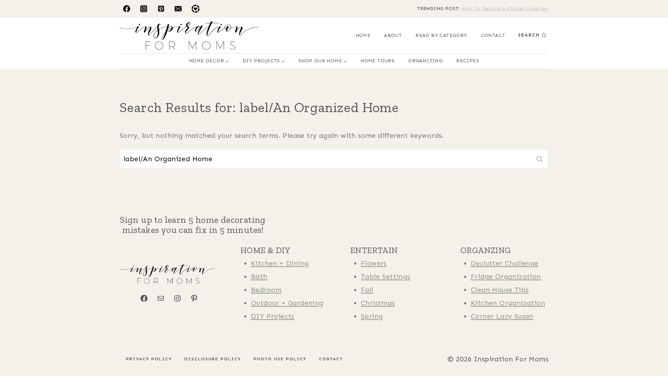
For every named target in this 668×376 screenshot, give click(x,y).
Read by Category (441, 35)
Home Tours (377, 61)
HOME (363, 35)
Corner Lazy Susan (502, 316)
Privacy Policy (149, 359)
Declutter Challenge (505, 263)
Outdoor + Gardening (287, 303)
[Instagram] (144, 9)
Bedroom (266, 289)
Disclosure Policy (212, 359)
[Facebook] (127, 9)
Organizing (425, 61)
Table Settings (385, 276)
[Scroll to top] (17, 348)
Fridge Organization (506, 276)
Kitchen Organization (508, 303)
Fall (367, 289)
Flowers (374, 263)
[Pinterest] (161, 9)
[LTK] (195, 9)
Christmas (378, 303)
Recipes (467, 61)
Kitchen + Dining (280, 263)
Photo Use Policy (280, 359)
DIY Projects (272, 316)
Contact (493, 35)
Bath (259, 276)
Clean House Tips (499, 289)
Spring (372, 316)
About (393, 35)
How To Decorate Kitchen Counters (505, 8)
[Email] (178, 9)
